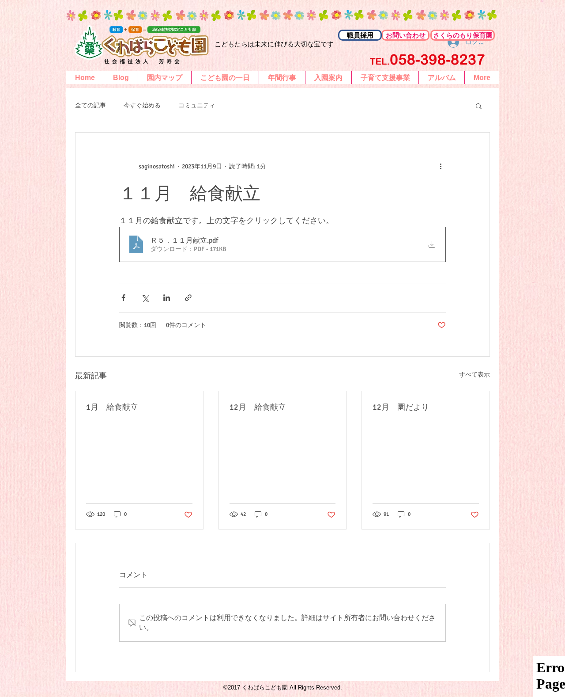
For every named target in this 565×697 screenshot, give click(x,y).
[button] (479, 105)
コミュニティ (196, 105)
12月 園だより (401, 407)
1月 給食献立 (112, 407)
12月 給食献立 (258, 407)
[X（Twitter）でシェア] (145, 297)
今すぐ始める (142, 105)
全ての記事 (90, 105)
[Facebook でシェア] (123, 297)
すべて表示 (474, 374)
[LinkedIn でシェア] (166, 297)
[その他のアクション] (440, 166)
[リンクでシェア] (188, 297)
